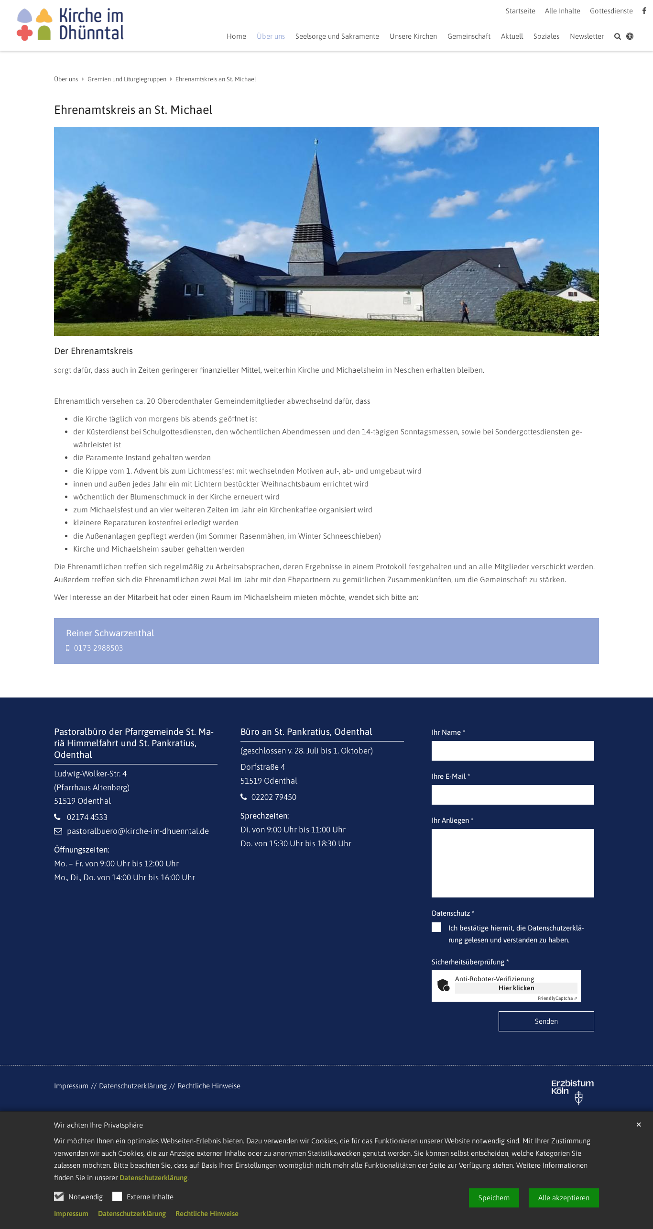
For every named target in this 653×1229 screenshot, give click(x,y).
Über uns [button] (271, 36)
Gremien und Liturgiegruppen (126, 79)
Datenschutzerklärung (153, 1178)
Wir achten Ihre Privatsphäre (98, 1125)
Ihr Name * (449, 732)
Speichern (494, 1198)
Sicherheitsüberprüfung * (470, 962)
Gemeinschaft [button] (468, 36)
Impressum (71, 1213)
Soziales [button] (546, 36)
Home (236, 36)
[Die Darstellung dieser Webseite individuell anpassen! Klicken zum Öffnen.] (630, 38)
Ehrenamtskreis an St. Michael (215, 79)
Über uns (66, 79)
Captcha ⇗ (557, 998)
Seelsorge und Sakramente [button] (337, 36)
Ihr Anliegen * (453, 820)
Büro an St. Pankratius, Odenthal (306, 731)
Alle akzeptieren (563, 1198)
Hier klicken (516, 988)
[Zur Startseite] (69, 25)
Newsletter (587, 36)
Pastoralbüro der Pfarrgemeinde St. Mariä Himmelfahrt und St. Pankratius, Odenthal (134, 743)
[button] (512, 38)
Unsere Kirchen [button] (413, 36)
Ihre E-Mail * (451, 776)
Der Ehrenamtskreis (93, 350)
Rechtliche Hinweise (207, 1213)
